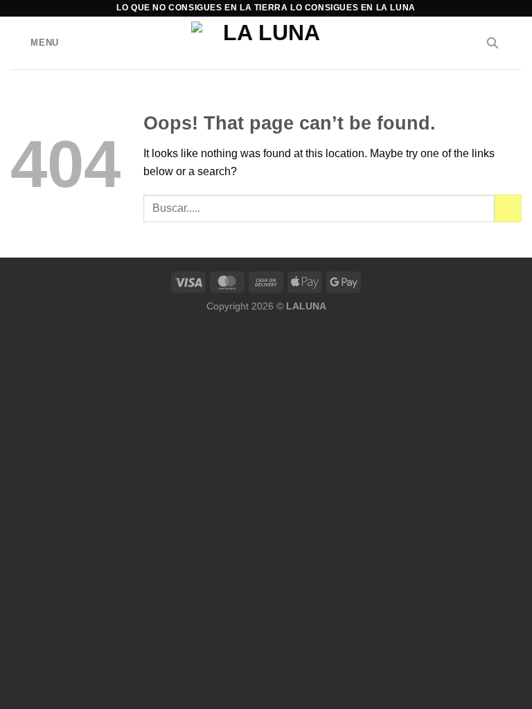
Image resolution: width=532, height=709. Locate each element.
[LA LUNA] (266, 42)
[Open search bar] (492, 43)
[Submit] (508, 208)
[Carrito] (515, 43)
